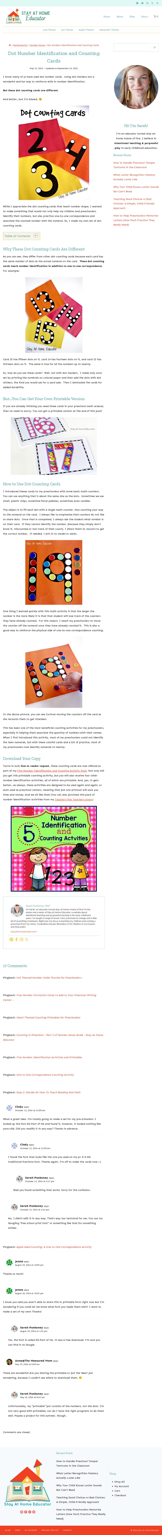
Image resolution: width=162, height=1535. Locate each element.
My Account (122, 1486)
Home (107, 16)
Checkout (120, 1495)
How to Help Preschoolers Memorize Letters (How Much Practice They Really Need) (135, 220)
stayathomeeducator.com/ (24, 932)
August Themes (86, 30)
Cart (117, 1490)
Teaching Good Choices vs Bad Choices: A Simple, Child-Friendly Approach (133, 203)
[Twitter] (26, 940)
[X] (152, 3)
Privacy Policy (50, 1530)
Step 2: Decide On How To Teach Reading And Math (48, 1092)
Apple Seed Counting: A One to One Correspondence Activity (54, 1246)
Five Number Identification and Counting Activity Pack (52, 770)
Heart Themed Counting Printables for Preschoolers (48, 1017)
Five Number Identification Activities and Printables (49, 1057)
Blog (132, 16)
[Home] (10, 45)
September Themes (109, 30)
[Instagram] (147, 3)
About (120, 16)
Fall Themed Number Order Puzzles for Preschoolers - (49, 977)
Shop (17, 1530)
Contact (67, 1530)
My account (31, 1530)
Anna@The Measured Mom (33, 1360)
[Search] (154, 47)
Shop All (120, 1481)
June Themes (49, 30)
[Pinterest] (142, 3)
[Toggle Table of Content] (34, 235)
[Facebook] (137, 3)
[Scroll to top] (155, 1524)
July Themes (67, 30)
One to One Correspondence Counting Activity (45, 1074)
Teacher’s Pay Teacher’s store (73, 799)
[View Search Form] (157, 3)
